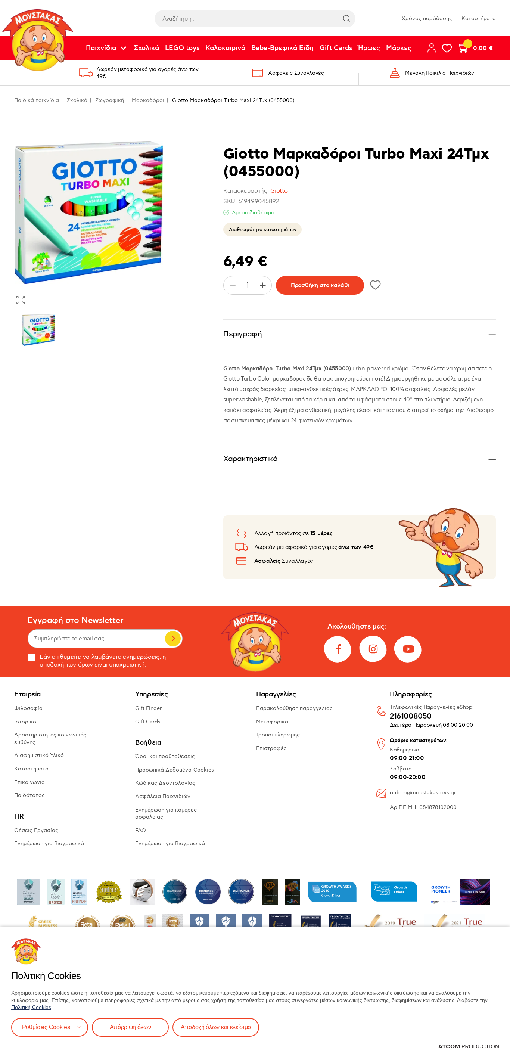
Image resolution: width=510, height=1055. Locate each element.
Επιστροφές (271, 748)
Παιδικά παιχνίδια (36, 100)
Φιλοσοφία (28, 708)
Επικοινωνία (29, 782)
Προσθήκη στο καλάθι (320, 285)
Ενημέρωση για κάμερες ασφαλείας (166, 813)
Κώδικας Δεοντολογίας (165, 783)
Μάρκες (398, 48)
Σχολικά (146, 48)
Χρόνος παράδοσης (427, 18)
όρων (85, 664)
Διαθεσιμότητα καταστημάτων (262, 230)
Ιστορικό (25, 722)
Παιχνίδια (101, 48)
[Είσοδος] (432, 48)
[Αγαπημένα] (447, 48)
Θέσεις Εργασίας (36, 830)
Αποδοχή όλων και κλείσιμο (216, 1027)
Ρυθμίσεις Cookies (46, 1027)
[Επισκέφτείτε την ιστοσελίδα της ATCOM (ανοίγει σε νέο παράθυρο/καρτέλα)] (468, 1046)
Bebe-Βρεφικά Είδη (282, 48)
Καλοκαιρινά (225, 48)
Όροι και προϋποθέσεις (165, 756)
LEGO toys (182, 48)
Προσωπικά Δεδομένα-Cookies (174, 770)
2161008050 (411, 717)
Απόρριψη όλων (130, 1027)
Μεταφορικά (272, 722)
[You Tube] (408, 649)
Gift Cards (336, 48)
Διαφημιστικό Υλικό (39, 755)
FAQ (140, 830)
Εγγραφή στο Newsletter (75, 620)
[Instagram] (373, 649)
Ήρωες (369, 48)
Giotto (278, 191)
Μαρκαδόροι (148, 100)
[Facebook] (338, 649)
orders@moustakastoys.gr (423, 792)
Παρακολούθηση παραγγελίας (294, 708)
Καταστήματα (478, 18)
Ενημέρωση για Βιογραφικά (49, 843)
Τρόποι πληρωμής (278, 735)
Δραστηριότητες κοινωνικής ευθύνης (50, 738)
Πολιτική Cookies (31, 1007)
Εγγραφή (173, 638)
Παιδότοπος (29, 795)
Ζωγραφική (109, 100)
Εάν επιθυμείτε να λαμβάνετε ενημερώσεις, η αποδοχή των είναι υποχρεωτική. (103, 661)
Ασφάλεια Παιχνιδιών (162, 796)
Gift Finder (148, 708)
